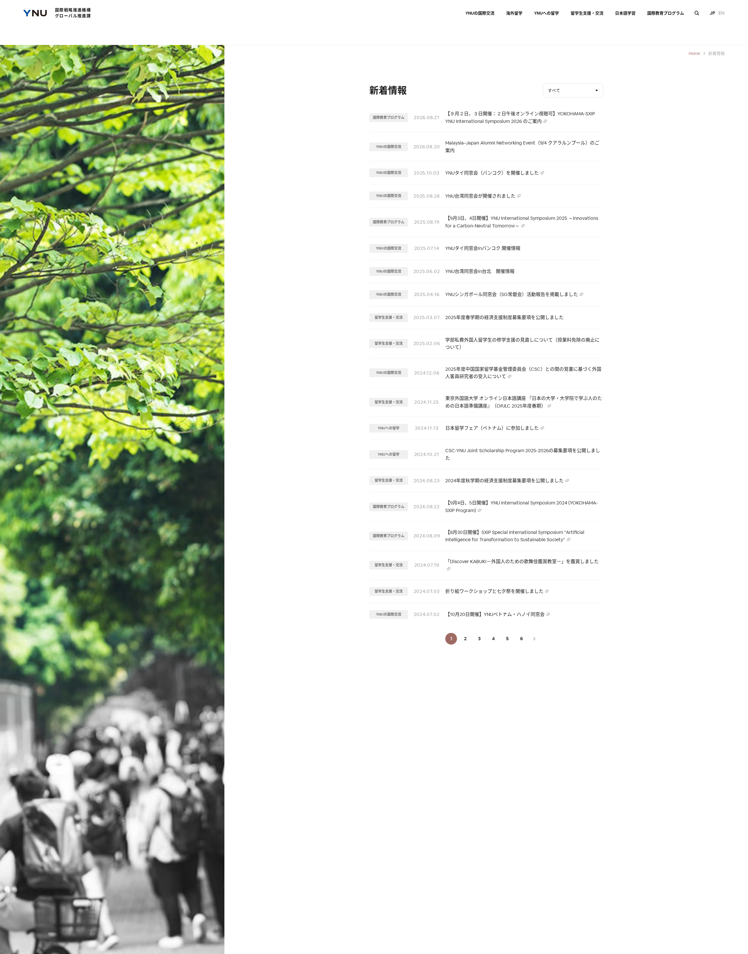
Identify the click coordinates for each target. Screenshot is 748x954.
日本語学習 (625, 13)
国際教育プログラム (665, 13)
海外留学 (514, 13)
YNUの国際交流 (479, 13)
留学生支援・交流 (587, 13)
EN (721, 13)
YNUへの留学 (546, 13)
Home (694, 53)
